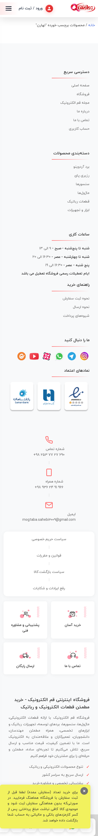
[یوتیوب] (34, 356)
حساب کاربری (79, 128)
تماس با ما (81, 120)
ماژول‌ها (83, 193)
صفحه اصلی (80, 85)
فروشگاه (83, 94)
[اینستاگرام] (84, 356)
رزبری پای (81, 175)
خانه (91, 25)
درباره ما (83, 111)
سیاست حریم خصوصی (49, 539)
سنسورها (82, 184)
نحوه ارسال (81, 307)
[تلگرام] (72, 356)
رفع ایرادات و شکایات (49, 588)
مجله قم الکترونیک (74, 102)
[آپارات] (47, 356)
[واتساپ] (59, 356)
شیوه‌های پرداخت (76, 316)
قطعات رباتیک (78, 201)
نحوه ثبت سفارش (76, 298)
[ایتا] (22, 356)
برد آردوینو (81, 166)
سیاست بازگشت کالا (49, 572)
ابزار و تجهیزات (78, 210)
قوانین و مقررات (49, 555)
